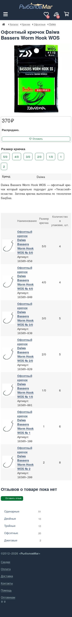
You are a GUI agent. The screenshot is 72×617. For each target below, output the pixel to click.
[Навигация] (5, 14)
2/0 (39, 156)
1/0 (51, 156)
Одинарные (22, 511)
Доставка (7, 576)
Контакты (7, 583)
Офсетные (39, 24)
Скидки (5, 562)
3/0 (28, 156)
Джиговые (22, 540)
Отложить (38, 139)
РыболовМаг (3, 24)
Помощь (6, 590)
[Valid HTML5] (2, 602)
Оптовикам (8, 597)
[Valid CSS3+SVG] (5, 602)
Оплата (6, 569)
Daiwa (52, 24)
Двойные (22, 518)
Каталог (14, 24)
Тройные (22, 525)
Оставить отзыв (13, 498)
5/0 (5, 156)
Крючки (26, 24)
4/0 (17, 156)
